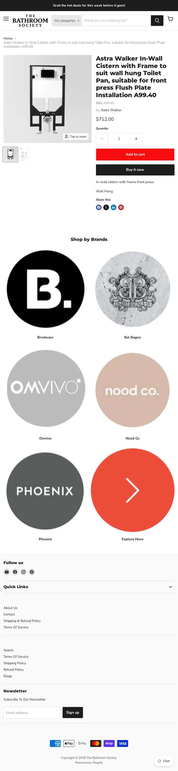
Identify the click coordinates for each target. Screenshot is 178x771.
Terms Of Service (15, 627)
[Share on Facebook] (99, 207)
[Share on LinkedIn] (113, 207)
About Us (10, 608)
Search (8, 650)
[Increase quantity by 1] (136, 139)
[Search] (157, 20)
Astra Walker (111, 110)
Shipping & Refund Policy (22, 621)
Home (8, 38)
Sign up (72, 712)
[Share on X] (106, 207)
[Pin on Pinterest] (121, 207)
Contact (9, 614)
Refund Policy (13, 669)
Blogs (7, 676)
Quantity (102, 128)
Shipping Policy (14, 663)
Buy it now (135, 169)
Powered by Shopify (89, 763)
